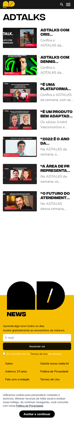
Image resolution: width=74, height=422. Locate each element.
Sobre (9, 364)
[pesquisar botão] (62, 4)
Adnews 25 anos (16, 371)
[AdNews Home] (9, 4)
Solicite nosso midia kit (54, 364)
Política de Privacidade (54, 371)
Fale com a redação (17, 379)
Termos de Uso (39, 354)
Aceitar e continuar (37, 414)
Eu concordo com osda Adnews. (34, 354)
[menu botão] (68, 4)
